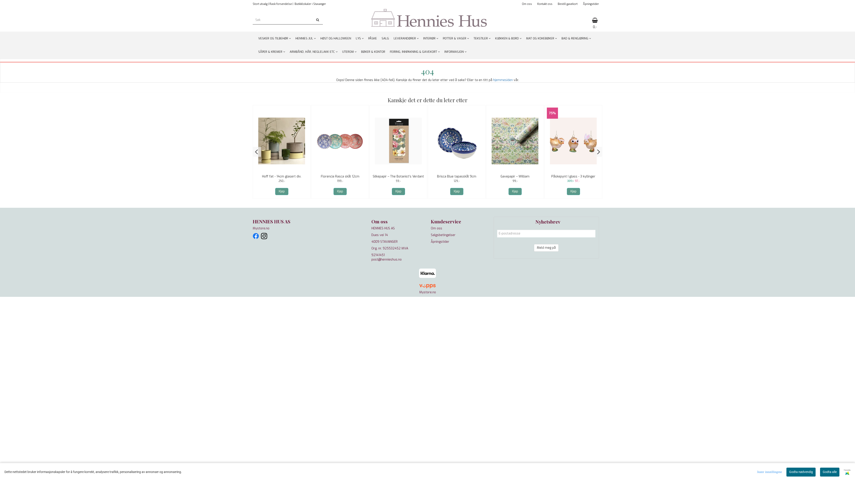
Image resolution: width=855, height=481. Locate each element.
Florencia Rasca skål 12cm (340, 176)
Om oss (527, 4)
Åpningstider (591, 4)
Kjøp (282, 191)
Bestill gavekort (568, 4)
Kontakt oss (544, 4)
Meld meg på (546, 248)
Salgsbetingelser (443, 235)
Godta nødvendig (801, 472)
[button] (257, 152)
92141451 (378, 255)
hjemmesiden (503, 80)
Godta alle (830, 472)
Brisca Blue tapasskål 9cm (456, 176)
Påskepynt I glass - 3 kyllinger (573, 176)
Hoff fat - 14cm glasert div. (281, 176)
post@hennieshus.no (386, 259)
